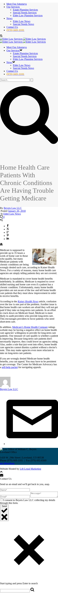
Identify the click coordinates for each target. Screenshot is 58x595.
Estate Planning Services (25, 9)
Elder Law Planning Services (28, 15)
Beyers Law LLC (13, 208)
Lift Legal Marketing (30, 468)
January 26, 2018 (17, 211)
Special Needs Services (25, 12)
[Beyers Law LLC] (23, 40)
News (9, 18)
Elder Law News (21, 21)
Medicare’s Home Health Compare (30, 327)
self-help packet (10, 367)
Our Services (13, 6)
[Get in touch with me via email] (32, 443)
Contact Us (12, 27)
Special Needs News (23, 24)
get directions (7, 463)
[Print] (1, 244)
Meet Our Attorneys (16, 4)
